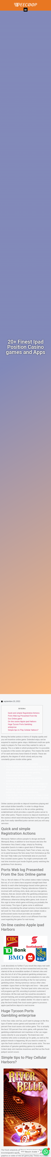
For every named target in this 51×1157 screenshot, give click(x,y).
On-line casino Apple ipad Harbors (22, 721)
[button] (26, 10)
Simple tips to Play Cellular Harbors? (23, 730)
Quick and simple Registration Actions (23, 713)
